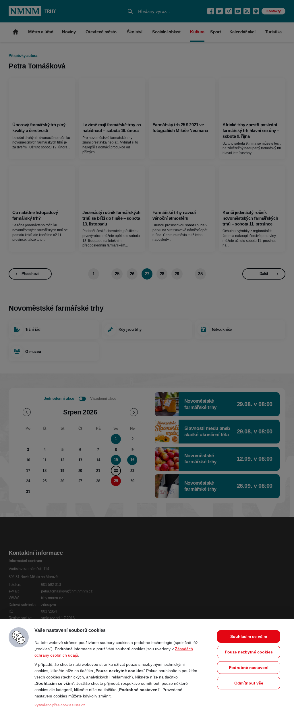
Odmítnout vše (248, 683)
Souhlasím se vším (248, 636)
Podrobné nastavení (248, 667)
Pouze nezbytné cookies (249, 652)
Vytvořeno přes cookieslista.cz (59, 705)
